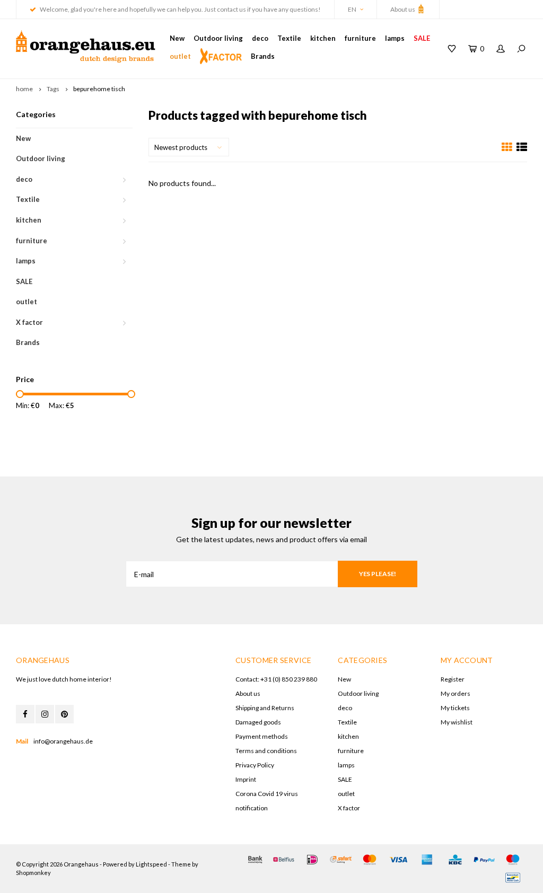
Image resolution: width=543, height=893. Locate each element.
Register (453, 679)
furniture (360, 38)
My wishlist (456, 722)
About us (403, 9)
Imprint (245, 779)
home (24, 89)
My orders (455, 693)
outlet (180, 56)
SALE (422, 38)
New (177, 38)
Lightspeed (151, 864)
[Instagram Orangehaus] (45, 714)
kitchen (323, 38)
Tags (53, 89)
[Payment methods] (255, 860)
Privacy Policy (254, 765)
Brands (263, 56)
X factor (29, 322)
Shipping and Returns (264, 708)
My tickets (455, 708)
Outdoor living (218, 38)
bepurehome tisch (99, 89)
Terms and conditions (266, 751)
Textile (289, 38)
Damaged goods (258, 722)
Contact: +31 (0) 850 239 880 (276, 679)
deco (260, 38)
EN (352, 9)
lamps (395, 38)
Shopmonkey (33, 872)
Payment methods (261, 736)
